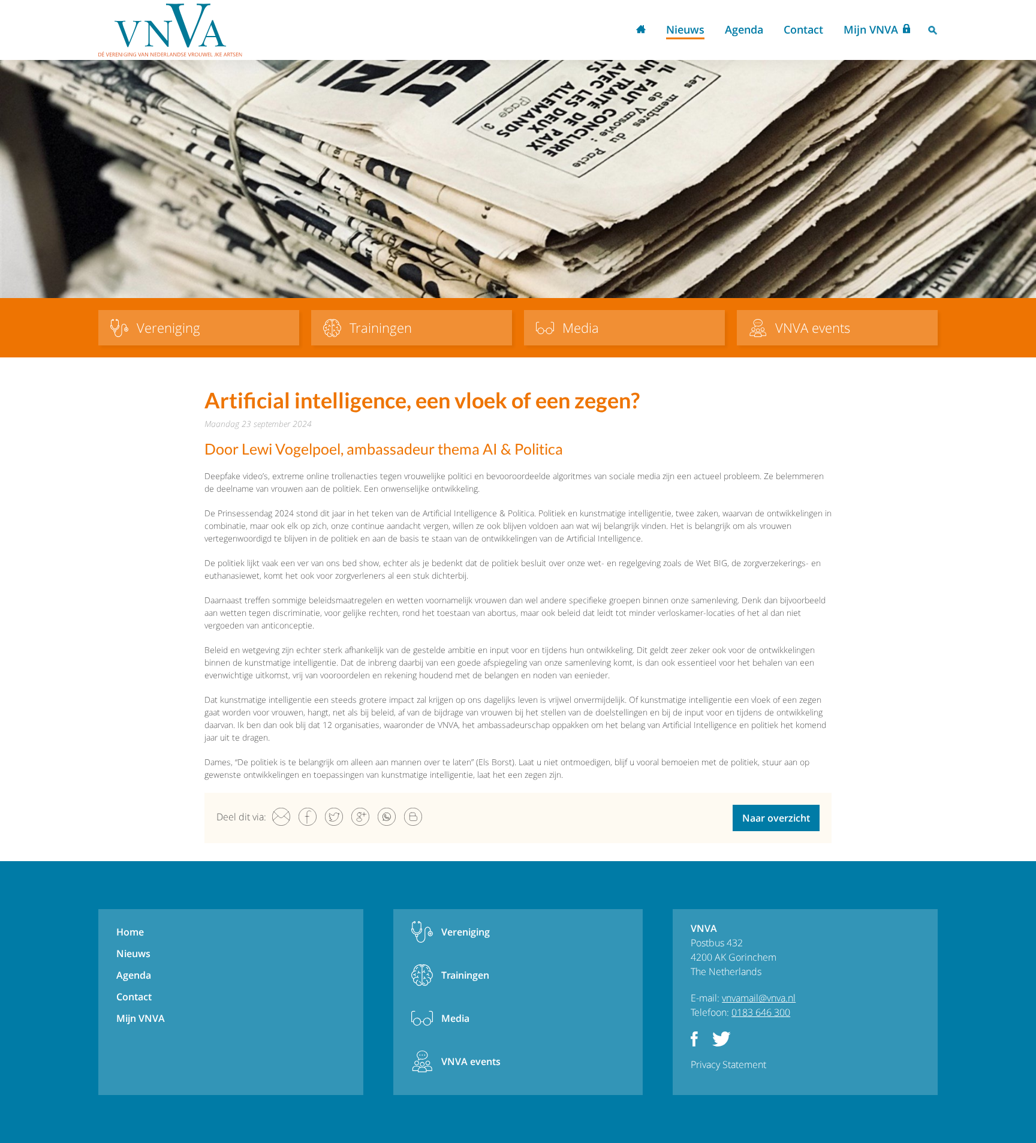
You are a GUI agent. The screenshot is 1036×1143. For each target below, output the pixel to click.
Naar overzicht (776, 818)
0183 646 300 (760, 1012)
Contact (803, 29)
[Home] (170, 30)
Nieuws (685, 29)
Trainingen (465, 975)
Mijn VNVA (871, 29)
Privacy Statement (728, 1064)
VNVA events (471, 1061)
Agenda (744, 29)
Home (641, 30)
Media (455, 1018)
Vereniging (465, 932)
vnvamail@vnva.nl (759, 997)
